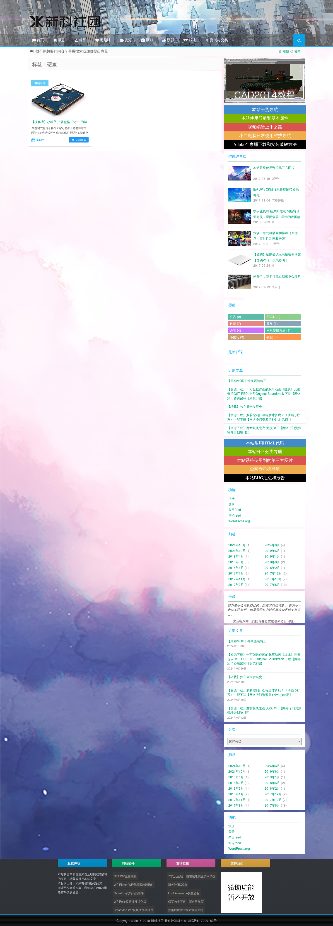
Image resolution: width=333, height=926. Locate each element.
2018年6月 (272, 562)
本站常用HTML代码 (265, 443)
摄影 (149, 39)
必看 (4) (235, 330)
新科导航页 (196, 901)
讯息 (61, 39)
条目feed (234, 509)
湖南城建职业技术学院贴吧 (185, 910)
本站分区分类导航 (265, 451)
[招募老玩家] (264, 80)
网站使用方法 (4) (278, 330)
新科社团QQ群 (177, 884)
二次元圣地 (175, 876)
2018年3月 (236, 567)
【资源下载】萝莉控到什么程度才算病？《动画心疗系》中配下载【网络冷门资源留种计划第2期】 (263, 417)
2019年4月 (236, 556)
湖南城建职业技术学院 (200, 876)
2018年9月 (236, 562)
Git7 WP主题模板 (125, 876)
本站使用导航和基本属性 (265, 118)
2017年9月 (236, 584)
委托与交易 (218, 39)
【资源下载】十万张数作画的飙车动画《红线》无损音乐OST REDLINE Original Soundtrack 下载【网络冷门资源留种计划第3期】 (264, 393)
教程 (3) (272, 337)
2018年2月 (272, 567)
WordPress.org (239, 521)
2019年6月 (272, 550)
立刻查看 (80, 140)
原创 (170, 39)
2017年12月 (273, 573)
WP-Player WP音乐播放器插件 (134, 884)
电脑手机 (39, 83)
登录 (297, 51)
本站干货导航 (265, 109)
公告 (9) (235, 316)
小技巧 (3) (237, 337)
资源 (128, 39)
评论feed (234, 515)
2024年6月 (272, 545)
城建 (191, 39)
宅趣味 (105, 39)
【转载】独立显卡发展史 (244, 406)
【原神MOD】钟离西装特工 (246, 380)
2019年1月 (272, 556)
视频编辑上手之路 (265, 127)
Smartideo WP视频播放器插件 (133, 910)
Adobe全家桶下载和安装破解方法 (265, 144)
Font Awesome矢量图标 (184, 893)
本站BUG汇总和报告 (265, 477)
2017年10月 (273, 579)
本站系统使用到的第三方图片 (265, 460)
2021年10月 (237, 550)
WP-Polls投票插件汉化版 (130, 901)
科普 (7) (235, 323)
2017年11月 (237, 579)
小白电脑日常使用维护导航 (265, 135)
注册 (286, 51)
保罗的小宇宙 (177, 901)
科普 (82, 39)
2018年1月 (236, 573)
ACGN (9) (273, 316)
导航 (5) (272, 323)
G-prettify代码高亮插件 (129, 893)
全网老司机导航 (265, 469)
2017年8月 (272, 584)
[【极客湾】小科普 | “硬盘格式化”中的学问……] (60, 98)
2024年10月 (237, 545)
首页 (40, 39)
